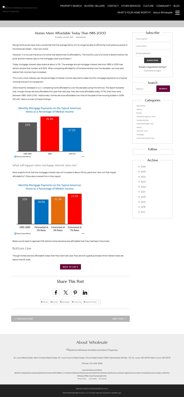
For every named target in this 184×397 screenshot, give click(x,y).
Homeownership (143, 120)
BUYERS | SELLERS (94, 5)
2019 (143, 201)
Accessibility (93, 379)
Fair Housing (102, 379)
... (99, 302)
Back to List (70, 267)
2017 (143, 212)
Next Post (119, 318)
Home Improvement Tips (145, 138)
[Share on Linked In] (85, 292)
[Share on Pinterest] (75, 292)
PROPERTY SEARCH (71, 5)
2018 (143, 206)
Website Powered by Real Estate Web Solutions (92, 389)
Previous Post (24, 318)
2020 (143, 196)
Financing (77, 302)
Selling (139, 109)
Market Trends (90, 302)
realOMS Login (116, 393)
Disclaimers (106, 393)
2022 (143, 186)
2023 (143, 181)
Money (45, 302)
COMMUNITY (163, 5)
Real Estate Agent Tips (145, 124)
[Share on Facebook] (56, 292)
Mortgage (65, 302)
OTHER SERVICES (130, 5)
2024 (143, 176)
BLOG (176, 5)
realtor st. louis (142, 131)
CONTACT (113, 5)
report (40, 87)
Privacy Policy (82, 379)
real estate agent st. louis (146, 116)
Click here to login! (152, 70)
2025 (143, 171)
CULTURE (148, 5)
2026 (143, 166)
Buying (54, 302)
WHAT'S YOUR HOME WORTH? (134, 12)
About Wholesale (163, 12)
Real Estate (141, 106)
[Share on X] (65, 292)
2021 (143, 191)
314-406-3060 (96, 363)
